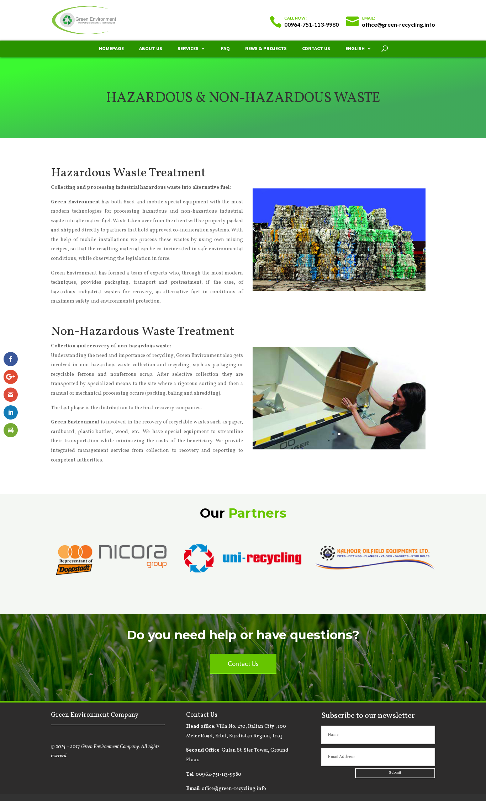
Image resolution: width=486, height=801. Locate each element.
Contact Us (316, 49)
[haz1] (339, 289)
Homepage (111, 49)
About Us (150, 49)
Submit (395, 772)
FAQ (225, 49)
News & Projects (266, 49)
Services (188, 49)
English (355, 49)
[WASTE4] (339, 448)
